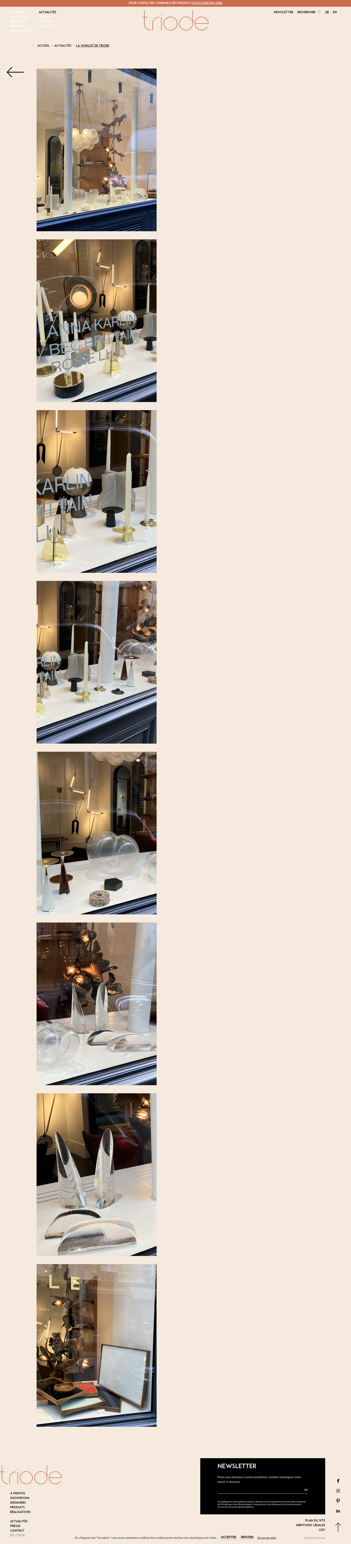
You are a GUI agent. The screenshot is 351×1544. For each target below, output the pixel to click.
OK (306, 1489)
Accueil (44, 45)
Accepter (228, 1537)
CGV (322, 1530)
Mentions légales (310, 1525)
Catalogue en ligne (207, 3)
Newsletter (283, 12)
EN (335, 12)
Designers (18, 21)
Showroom (19, 17)
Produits (17, 26)
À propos (17, 12)
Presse (44, 17)
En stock (46, 26)
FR (327, 12)
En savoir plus (266, 1538)
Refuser (247, 1537)
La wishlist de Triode (92, 45)
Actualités (47, 12)
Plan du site (315, 1520)
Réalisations (20, 31)
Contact (46, 21)
